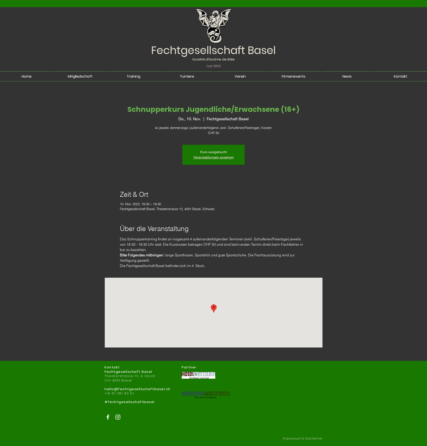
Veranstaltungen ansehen (213, 157)
